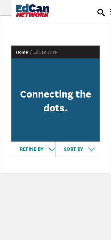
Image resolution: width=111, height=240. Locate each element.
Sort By (74, 148)
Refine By (32, 148)
